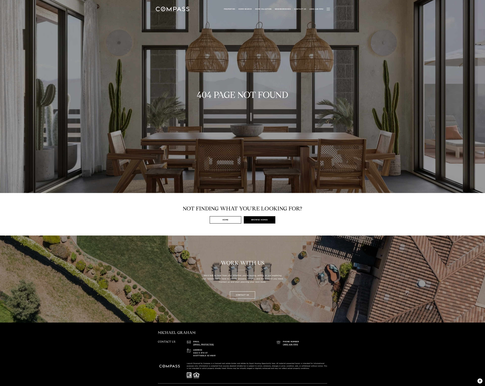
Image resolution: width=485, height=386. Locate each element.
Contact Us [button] (242, 295)
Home (225, 220)
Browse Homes (259, 220)
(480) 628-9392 (290, 344)
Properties (229, 9)
